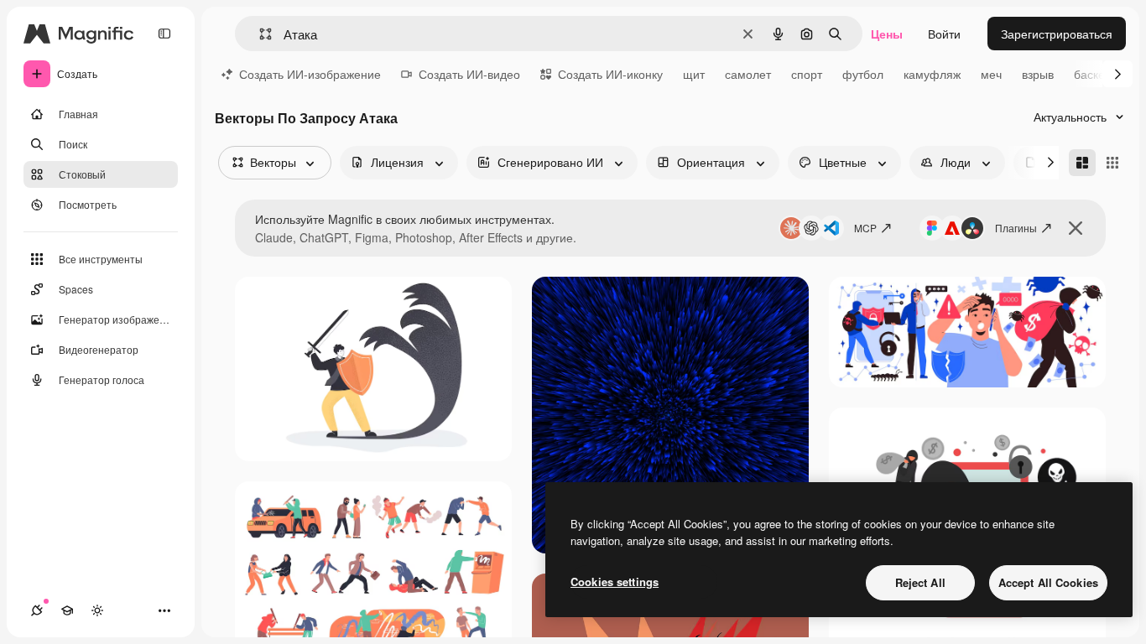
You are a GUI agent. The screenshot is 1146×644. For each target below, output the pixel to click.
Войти (944, 33)
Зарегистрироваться (1056, 33)
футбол (862, 73)
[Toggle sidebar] (164, 33)
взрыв (1038, 73)
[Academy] (67, 610)
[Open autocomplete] (259, 34)
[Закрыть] (1075, 228)
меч (991, 73)
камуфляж (932, 73)
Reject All (920, 582)
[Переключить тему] (97, 610)
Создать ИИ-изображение (310, 73)
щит (694, 73)
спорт (806, 73)
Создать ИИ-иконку (610, 73)
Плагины (1016, 228)
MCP (865, 228)
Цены (887, 33)
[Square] (1112, 162)
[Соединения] (36, 610)
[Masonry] (1082, 162)
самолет (748, 73)
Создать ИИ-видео (469, 73)
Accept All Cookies (1048, 582)
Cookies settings (614, 581)
